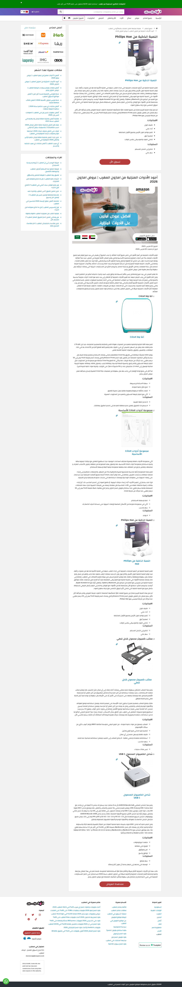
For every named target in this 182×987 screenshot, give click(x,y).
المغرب (158, 934)
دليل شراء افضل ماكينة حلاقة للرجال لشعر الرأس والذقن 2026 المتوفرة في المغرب (42, 138)
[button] (21, 2)
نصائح (129, 18)
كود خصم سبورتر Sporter (117, 944)
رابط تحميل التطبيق (32, 933)
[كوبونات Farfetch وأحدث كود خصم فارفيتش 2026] (58, 52)
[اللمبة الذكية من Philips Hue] (141, 57)
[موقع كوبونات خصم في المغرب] (157, 28)
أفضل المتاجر (55, 28)
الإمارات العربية (156, 910)
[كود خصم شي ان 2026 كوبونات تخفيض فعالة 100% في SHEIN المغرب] (28, 43)
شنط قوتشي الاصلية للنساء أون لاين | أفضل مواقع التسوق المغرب (43, 95)
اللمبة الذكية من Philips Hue (141, 80)
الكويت (158, 914)
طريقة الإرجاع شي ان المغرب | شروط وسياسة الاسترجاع (42, 164)
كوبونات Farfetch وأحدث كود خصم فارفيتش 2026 (82, 927)
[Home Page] (152, 11)
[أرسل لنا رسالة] (6, 981)
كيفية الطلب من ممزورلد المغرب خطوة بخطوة (42, 213)
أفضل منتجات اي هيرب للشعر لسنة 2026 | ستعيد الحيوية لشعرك (44, 107)
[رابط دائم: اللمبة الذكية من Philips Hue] (119, 42)
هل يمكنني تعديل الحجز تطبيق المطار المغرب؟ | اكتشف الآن (42, 218)
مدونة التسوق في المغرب (116, 914)
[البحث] (61, 11)
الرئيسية (158, 18)
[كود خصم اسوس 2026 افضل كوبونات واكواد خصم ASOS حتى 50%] (58, 60)
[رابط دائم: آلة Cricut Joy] (117, 301)
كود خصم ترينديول (119, 933)
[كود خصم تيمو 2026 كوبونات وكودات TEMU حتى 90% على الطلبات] (43, 34)
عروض (137, 18)
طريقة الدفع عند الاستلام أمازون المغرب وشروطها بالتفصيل (44, 170)
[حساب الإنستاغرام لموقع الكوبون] (40, 915)
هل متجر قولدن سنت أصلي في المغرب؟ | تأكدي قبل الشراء (42, 186)
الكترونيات (91, 18)
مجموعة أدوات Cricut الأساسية (137, 452)
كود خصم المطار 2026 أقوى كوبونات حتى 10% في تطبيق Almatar (76, 931)
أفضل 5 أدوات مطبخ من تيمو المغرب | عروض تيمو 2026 (43, 76)
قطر (159, 924)
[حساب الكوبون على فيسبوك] (26, 915)
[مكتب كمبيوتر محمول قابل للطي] (137, 658)
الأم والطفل (111, 18)
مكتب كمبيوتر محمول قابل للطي (137, 681)
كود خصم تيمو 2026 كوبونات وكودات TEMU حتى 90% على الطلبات (75, 910)
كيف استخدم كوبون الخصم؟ (116, 930)
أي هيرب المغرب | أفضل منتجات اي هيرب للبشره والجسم (42, 144)
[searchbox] (94, 11)
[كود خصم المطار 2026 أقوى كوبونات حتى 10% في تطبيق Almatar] (43, 52)
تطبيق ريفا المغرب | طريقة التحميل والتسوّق (43, 175)
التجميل (101, 18)
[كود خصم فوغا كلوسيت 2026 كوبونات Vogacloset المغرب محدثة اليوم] (28, 52)
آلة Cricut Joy (137, 337)
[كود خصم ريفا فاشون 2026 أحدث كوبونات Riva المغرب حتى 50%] (58, 43)
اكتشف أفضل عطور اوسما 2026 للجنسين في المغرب (42, 202)
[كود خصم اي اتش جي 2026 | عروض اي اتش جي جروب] (43, 60)
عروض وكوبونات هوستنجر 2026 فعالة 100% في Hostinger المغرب (75, 914)
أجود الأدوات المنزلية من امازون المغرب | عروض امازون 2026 (135, 31)
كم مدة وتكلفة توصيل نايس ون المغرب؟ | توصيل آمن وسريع (44, 196)
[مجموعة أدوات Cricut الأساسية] (137, 429)
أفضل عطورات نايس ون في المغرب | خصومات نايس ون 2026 (42, 114)
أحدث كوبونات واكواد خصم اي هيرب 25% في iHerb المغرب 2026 (76, 907)
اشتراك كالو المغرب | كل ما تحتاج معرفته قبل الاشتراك (42, 180)
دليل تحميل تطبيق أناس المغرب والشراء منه (43, 191)
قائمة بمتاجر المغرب (119, 907)
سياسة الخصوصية (120, 927)
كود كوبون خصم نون (118, 937)
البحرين (159, 917)
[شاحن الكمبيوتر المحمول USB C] (137, 773)
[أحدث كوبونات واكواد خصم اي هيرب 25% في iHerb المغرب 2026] (58, 34)
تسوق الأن (115, 162)
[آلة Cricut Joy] (137, 315)
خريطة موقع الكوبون (118, 917)
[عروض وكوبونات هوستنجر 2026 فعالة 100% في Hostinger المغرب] (28, 34)
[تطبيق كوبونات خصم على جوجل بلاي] (69, 18)
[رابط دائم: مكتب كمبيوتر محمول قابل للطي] (117, 644)
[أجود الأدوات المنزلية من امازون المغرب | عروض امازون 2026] (115, 215)
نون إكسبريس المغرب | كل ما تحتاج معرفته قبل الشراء (42, 208)
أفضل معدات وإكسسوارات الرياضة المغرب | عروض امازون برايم (43, 89)
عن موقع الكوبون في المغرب (118, 922)
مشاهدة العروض (115, 884)
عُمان (159, 920)
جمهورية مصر (156, 927)
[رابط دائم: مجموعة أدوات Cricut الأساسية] (117, 415)
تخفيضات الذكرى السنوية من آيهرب (112, 4)
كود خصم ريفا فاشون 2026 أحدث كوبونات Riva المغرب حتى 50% (76, 917)
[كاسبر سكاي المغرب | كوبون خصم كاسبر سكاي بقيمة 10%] (28, 60)
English (36, 12)
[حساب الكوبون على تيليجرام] (29, 919)
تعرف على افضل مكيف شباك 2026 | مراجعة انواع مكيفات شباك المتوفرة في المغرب (43, 132)
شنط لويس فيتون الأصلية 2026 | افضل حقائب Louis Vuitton (42, 101)
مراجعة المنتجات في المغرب (116, 940)
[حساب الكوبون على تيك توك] (36, 919)
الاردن (159, 931)
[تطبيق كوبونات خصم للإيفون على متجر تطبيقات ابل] (64, 18)
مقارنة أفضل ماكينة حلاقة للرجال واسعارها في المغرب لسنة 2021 (42, 120)
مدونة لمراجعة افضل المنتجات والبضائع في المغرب (124, 28)
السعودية (157, 907)
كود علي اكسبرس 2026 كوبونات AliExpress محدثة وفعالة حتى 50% (75, 920)
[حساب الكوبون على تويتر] (33, 915)
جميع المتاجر (147, 18)
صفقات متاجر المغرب (118, 910)
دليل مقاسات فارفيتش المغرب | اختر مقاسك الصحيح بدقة (42, 224)
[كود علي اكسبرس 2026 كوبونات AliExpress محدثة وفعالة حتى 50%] (43, 43)
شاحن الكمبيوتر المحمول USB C (137, 796)
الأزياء (122, 18)
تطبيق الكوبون (78, 18)
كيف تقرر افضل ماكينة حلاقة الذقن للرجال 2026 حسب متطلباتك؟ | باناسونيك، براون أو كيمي (42, 126)
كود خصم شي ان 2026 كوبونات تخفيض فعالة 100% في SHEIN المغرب (74, 924)
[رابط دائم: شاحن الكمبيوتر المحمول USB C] (117, 759)
